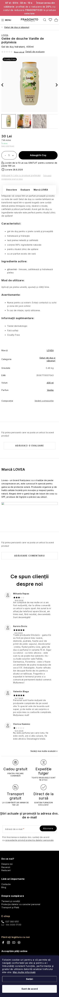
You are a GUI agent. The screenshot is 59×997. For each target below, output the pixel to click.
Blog (3, 887)
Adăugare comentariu (29, 555)
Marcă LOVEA (41, 189)
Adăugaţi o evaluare (29, 445)
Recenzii (5, 867)
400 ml (50, 383)
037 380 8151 (12, 921)
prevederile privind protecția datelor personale (29, 840)
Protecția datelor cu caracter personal (20, 904)
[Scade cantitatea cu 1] (5, 155)
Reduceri (6, 870)
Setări (29, 979)
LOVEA (4, 35)
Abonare (48, 828)
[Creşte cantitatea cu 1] (12, 155)
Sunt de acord (29, 988)
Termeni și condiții (10, 901)
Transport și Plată (10, 907)
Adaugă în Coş (38, 155)
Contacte (6, 884)
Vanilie (50, 390)
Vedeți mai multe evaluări (43, 751)
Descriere (11, 189)
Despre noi (7, 864)
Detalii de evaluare (35, 51)
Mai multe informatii (24, 972)
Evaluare (25, 189)
